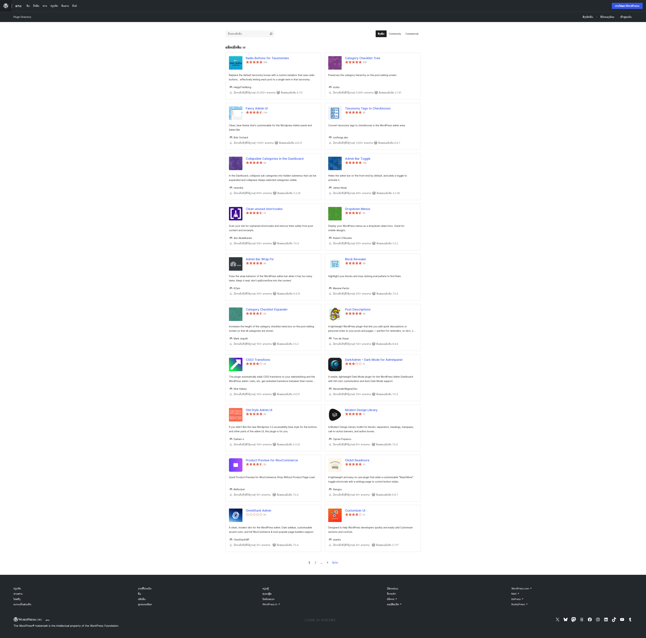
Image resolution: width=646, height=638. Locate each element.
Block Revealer (355, 259)
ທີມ (139, 593)
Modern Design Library (361, 410)
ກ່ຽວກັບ (17, 588)
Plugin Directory (22, 16)
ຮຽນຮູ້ (265, 588)
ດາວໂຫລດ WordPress (627, 5)
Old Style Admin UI (259, 410)
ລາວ (47, 620)
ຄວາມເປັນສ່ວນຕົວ (22, 604)
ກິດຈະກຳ (391, 593)
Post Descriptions (358, 309)
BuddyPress (519, 604)
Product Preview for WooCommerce (272, 460)
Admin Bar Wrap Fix (260, 259)
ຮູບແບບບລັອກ (145, 604)
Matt (515, 593)
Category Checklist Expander (267, 309)
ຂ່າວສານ (18, 593)
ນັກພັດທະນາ (268, 599)
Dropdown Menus (357, 209)
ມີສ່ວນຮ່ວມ (392, 588)
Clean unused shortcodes (264, 209)
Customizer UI (355, 510)
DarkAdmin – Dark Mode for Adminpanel (373, 359)
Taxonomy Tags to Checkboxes (368, 108)
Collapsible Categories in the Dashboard (274, 158)
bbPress (517, 599)
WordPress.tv (271, 604)
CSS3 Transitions (258, 359)
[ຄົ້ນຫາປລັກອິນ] (271, 33)
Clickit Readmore (357, 460)
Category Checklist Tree (362, 58)
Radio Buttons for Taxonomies (267, 58)
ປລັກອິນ (142, 599)
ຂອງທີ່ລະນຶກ (394, 604)
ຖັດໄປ (335, 562)
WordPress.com (521, 588)
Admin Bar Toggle (357, 158)
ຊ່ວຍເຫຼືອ (267, 593)
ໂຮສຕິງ (17, 599)
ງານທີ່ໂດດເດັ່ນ (144, 588)
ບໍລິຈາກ (392, 599)
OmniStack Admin (258, 510)
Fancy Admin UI (257, 108)
